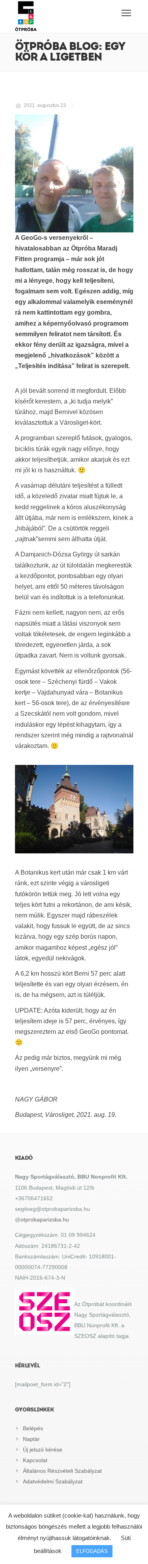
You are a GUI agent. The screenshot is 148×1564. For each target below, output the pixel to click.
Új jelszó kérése (42, 1449)
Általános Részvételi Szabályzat (62, 1471)
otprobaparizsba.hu (45, 1219)
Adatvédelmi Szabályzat (52, 1481)
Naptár (31, 1439)
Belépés (33, 1428)
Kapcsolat (35, 1460)
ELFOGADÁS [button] (92, 1551)
